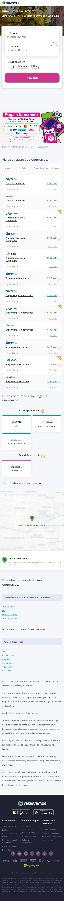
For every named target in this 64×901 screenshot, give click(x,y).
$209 (52, 217)
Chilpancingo (8, 663)
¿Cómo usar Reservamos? (27, 827)
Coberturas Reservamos (27, 841)
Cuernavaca (42, 146)
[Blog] (51, 853)
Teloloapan (7, 666)
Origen (13, 33)
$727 (52, 364)
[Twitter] (19, 853)
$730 (52, 381)
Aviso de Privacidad (50, 840)
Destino (14, 46)
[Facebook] (13, 853)
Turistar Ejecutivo (10, 618)
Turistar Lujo (7, 606)
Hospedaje (6, 850)
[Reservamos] (10, 3)
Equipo (5, 830)
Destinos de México (22, 146)
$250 (52, 257)
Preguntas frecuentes (51, 833)
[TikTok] (44, 853)
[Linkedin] (32, 853)
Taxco (4, 651)
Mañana (23, 66)
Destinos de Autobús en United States (12, 841)
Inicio (5, 146)
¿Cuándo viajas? (16, 61)
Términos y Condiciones (52, 836)
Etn (3, 610)
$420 (52, 295)
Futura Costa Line (10, 614)
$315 (52, 278)
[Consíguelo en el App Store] (21, 812)
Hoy (12, 66)
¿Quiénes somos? (9, 826)
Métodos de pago (49, 829)
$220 (52, 238)
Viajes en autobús (29, 836)
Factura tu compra (29, 832)
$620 (52, 347)
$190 (52, 183)
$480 (52, 312)
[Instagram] (26, 853)
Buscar (33, 77)
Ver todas (6, 670)
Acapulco (6, 659)
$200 (52, 200)
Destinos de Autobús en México (12, 835)
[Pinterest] (38, 853)
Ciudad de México (10, 655)
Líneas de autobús (9, 846)
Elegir (37, 66)
